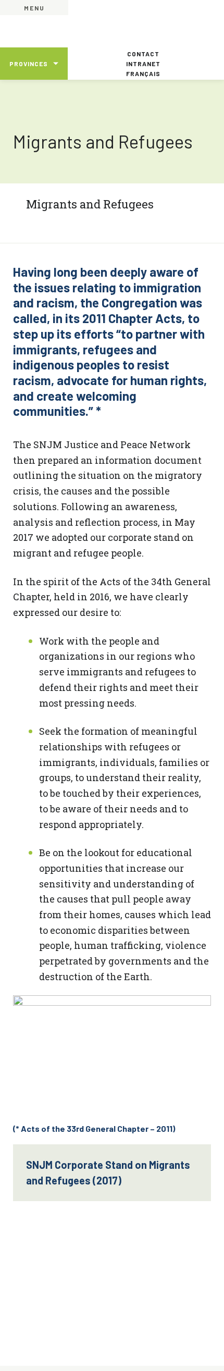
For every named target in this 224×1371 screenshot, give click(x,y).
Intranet (143, 63)
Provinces (28, 63)
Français (143, 73)
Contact (143, 53)
